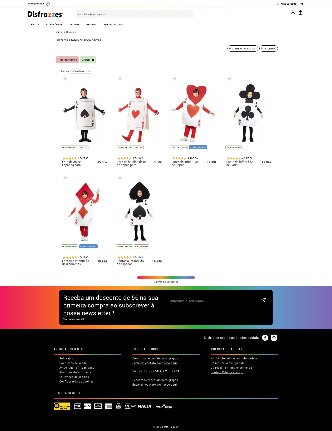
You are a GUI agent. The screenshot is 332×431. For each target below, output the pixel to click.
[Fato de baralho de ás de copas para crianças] (119, 79)
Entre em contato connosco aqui (154, 363)
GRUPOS (91, 24)
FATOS (35, 24)
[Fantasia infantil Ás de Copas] (174, 79)
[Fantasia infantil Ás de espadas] (119, 178)
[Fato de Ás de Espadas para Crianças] (64, 79)
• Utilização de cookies (73, 377)
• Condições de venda (72, 363)
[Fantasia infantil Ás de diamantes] (64, 178)
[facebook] (265, 338)
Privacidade (86, 367)
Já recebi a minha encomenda (231, 367)
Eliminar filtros (67, 59)
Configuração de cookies (76, 381)
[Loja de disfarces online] (45, 14)
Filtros (270, 48)
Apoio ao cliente (288, 3)
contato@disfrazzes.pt (227, 372)
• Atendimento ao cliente (74, 372)
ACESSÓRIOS (54, 24)
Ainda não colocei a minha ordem (234, 358)
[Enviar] (264, 300)
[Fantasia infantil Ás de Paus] (229, 79)
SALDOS (74, 24)
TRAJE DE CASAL (114, 24)
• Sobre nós (65, 358)
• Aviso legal (66, 367)
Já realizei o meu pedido (228, 363)
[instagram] (274, 338)
